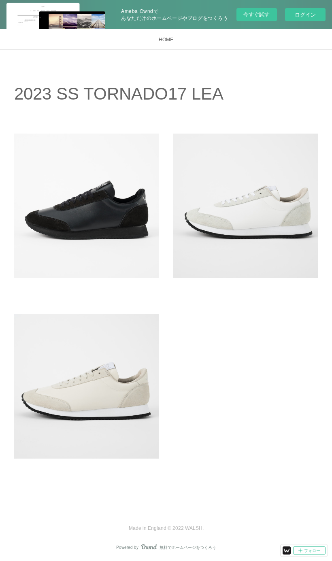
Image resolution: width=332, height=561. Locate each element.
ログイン (305, 14)
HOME (166, 39)
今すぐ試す (256, 14)
